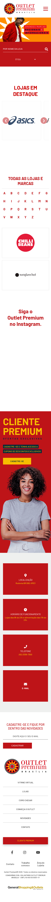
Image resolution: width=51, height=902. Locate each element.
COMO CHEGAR (25, 800)
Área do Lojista (40, 864)
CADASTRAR (17, 746)
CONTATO (25, 827)
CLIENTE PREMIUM (25, 840)
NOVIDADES (25, 818)
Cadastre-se (17, 461)
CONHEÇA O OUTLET (25, 809)
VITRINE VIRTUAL (25, 782)
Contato (10, 864)
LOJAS (25, 791)
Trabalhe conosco (25, 864)
